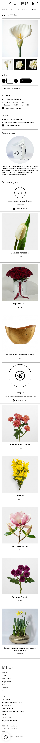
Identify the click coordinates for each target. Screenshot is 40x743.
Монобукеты (6, 699)
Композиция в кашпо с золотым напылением (20, 649)
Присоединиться (21, 400)
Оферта (4, 731)
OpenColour (19, 736)
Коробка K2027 (20, 304)
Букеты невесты (7, 708)
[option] (20, 38)
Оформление (6, 678)
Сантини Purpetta (20, 597)
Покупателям (6, 682)
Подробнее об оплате (12, 125)
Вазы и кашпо (6, 718)
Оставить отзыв (21, 209)
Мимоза (20, 495)
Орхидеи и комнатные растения (13, 711)
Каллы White (34, 9)
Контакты (5, 691)
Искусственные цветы (9, 721)
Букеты (4, 696)
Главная (4, 9)
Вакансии (5, 688)
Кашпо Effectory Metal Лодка (20, 354)
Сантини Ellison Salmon (20, 444)
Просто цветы (22, 9)
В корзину (25, 81)
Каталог (12, 9)
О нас (3, 685)
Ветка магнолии (20, 546)
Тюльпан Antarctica (20, 253)
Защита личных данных (9, 728)
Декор (4, 714)
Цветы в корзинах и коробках (12, 702)
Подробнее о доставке (13, 108)
